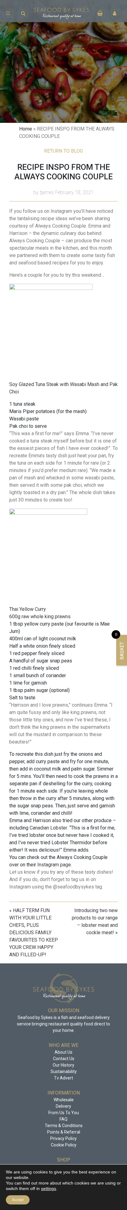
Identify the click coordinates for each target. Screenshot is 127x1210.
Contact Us (63, 1058)
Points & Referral (63, 1132)
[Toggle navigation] (8, 13)
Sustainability (64, 1071)
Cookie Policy (63, 1144)
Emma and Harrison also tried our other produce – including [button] (62, 835)
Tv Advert (63, 1077)
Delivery (63, 1106)
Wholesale (64, 1099)
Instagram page (54, 865)
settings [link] (48, 1188)
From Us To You (63, 1112)
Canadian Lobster (48, 828)
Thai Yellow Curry (27, 609)
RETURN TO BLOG (63, 151)
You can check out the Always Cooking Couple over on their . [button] (58, 861)
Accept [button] (17, 1200)
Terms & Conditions (64, 1125)
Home (25, 129)
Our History (63, 1065)
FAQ (63, 1119)
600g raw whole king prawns (40, 616)
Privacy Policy (63, 1138)
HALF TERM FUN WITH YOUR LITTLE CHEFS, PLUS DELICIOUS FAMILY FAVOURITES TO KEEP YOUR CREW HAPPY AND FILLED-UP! (33, 932)
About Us (63, 1052)
